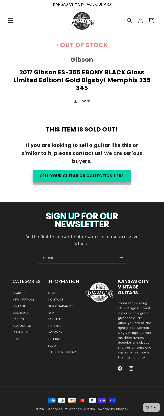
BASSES (18, 319)
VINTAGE (19, 306)
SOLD (17, 339)
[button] (10, 20)
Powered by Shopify (112, 409)
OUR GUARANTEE (60, 306)
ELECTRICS (21, 313)
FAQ (51, 313)
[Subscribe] (121, 257)
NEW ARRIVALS (24, 299)
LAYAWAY (55, 332)
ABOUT (53, 294)
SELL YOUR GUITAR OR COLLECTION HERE (82, 176)
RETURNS (54, 339)
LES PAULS (20, 332)
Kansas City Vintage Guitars (71, 409)
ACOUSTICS (22, 326)
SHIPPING (55, 326)
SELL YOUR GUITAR (62, 352)
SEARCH (19, 294)
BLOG (52, 345)
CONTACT (55, 299)
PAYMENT (55, 319)
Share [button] (85, 101)
